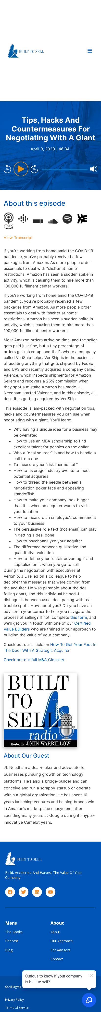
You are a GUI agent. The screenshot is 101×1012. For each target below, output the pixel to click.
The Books (14, 932)
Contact (56, 959)
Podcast (11, 941)
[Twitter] (23, 892)
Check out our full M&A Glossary (34, 659)
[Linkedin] (37, 892)
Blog (9, 950)
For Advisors (60, 950)
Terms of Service (17, 1008)
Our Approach (61, 941)
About (55, 932)
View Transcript (18, 237)
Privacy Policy (14, 1000)
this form (78, 617)
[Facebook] (10, 892)
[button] (89, 50)
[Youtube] (50, 892)
